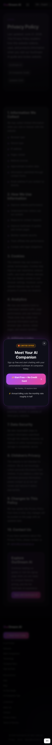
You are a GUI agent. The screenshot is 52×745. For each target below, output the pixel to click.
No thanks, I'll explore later (26, 388)
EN (47, 741)
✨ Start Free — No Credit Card (24, 379)
